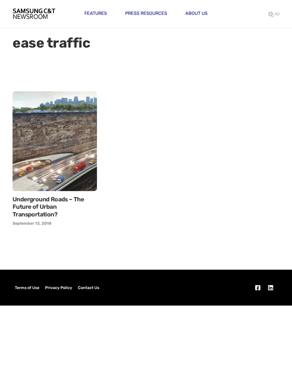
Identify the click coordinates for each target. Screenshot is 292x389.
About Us (196, 13)
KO (276, 14)
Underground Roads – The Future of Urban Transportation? (48, 207)
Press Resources (146, 13)
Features (95, 13)
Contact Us (88, 287)
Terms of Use (27, 287)
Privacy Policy (58, 287)
